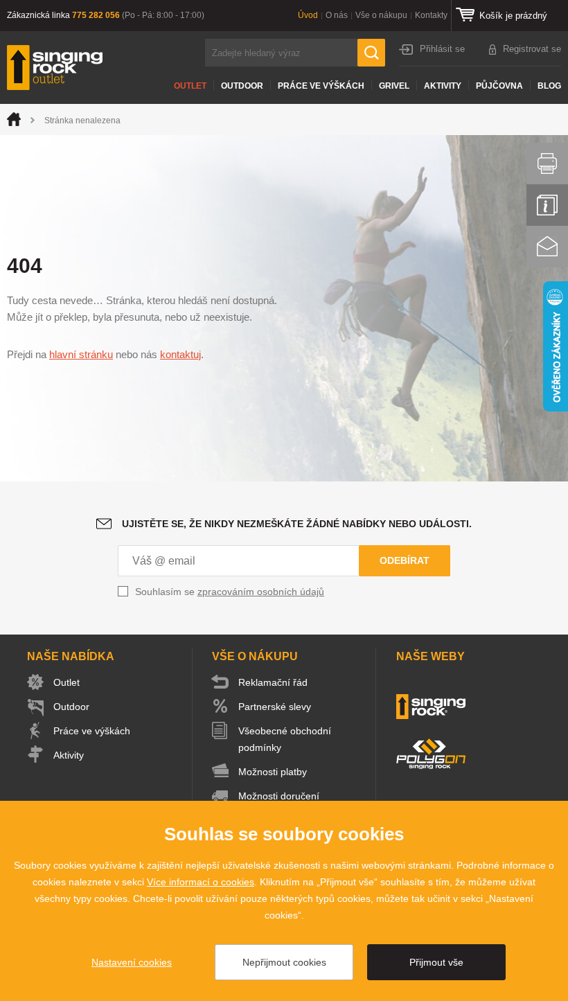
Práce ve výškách (321, 86)
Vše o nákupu (381, 15)
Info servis (547, 205)
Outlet (190, 86)
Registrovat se (532, 49)
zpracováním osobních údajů (260, 591)
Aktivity (442, 86)
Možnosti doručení (278, 795)
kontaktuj (180, 354)
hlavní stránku (81, 354)
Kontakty (431, 15)
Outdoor (242, 86)
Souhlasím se (229, 591)
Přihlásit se (442, 49)
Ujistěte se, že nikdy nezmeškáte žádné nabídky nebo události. (297, 523)
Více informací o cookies (200, 881)
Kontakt (547, 246)
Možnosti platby (272, 771)
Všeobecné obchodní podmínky (284, 739)
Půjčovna (499, 86)
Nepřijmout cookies (284, 962)
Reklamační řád (273, 682)
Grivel (394, 86)
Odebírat (404, 560)
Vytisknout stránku (547, 163)
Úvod (308, 15)
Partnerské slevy (274, 706)
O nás (337, 15)
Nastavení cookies (131, 962)
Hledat (371, 53)
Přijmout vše (436, 962)
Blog (549, 86)
